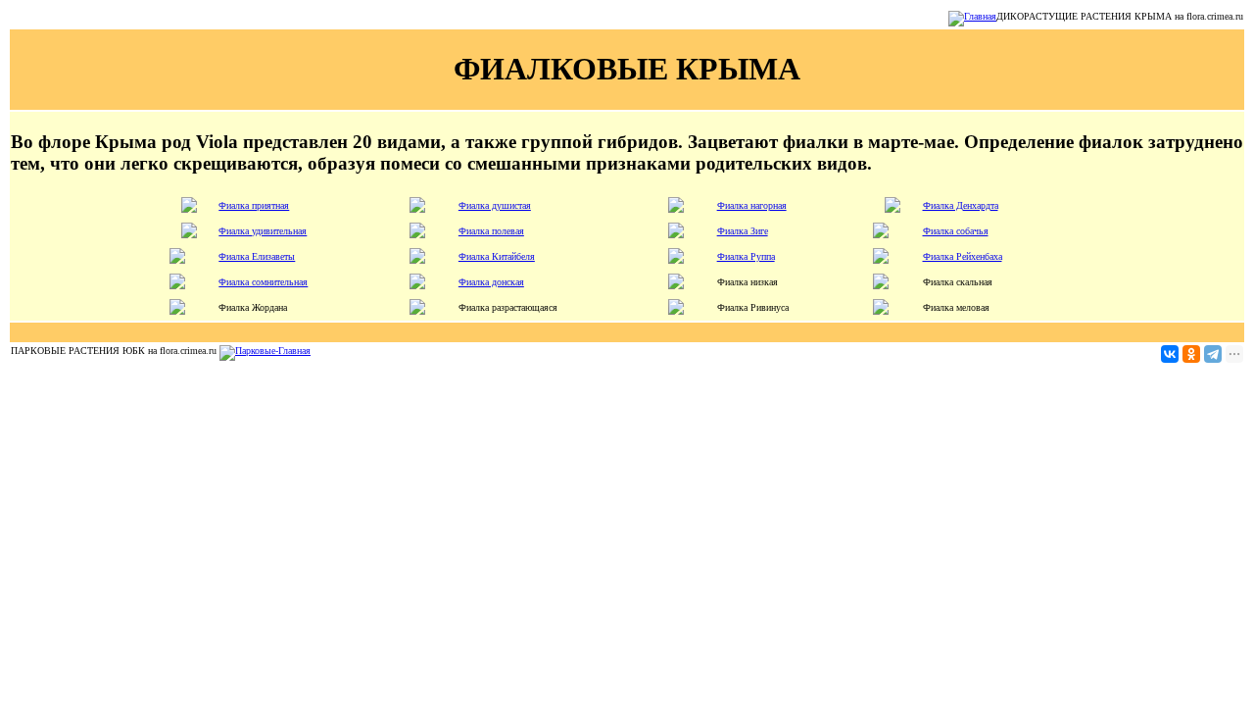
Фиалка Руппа (746, 256)
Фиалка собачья (956, 231)
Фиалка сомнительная (263, 282)
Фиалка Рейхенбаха (962, 256)
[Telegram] (1213, 354)
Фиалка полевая (491, 231)
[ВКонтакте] (1170, 354)
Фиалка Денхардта (960, 205)
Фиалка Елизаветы (256, 256)
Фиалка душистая (494, 205)
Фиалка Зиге (742, 231)
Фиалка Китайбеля (496, 256)
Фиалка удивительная (262, 231)
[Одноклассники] (1191, 354)
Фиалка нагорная (752, 205)
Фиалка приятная (253, 205)
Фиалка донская (491, 282)
